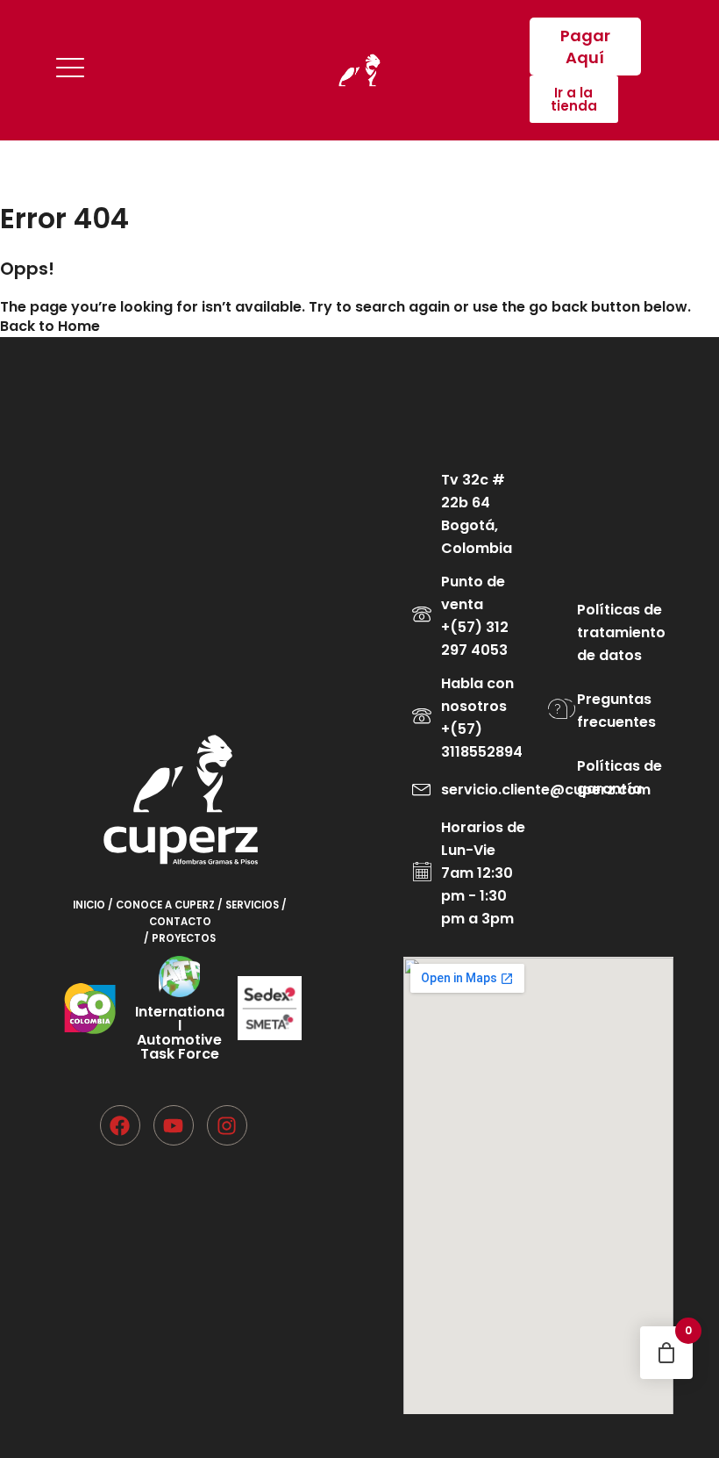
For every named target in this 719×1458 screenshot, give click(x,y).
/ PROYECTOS (180, 938)
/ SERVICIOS (249, 905)
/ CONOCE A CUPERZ (162, 905)
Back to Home (50, 326)
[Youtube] (173, 1125)
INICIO (90, 905)
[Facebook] (120, 1125)
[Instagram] (227, 1125)
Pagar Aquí (585, 46)
